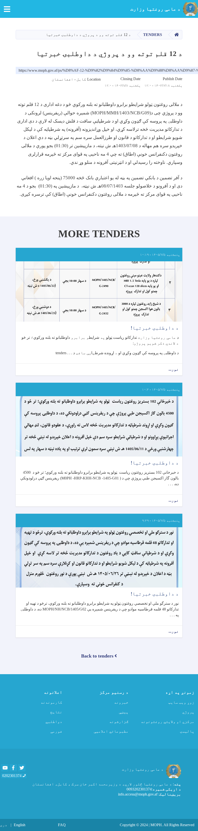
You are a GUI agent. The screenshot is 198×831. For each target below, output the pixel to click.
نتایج (56, 712)
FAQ (62, 825)
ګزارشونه (118, 722)
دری (3, 825)
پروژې (188, 712)
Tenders (152, 35)
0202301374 (11, 776)
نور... (174, 369)
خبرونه (121, 702)
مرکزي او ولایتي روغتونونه (167, 722)
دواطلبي (53, 722)
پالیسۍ (187, 731)
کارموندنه (51, 702)
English (19, 825)
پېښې (123, 712)
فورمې (56, 731)
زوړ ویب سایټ (181, 702)
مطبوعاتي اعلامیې (111, 731)
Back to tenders (97, 655)
